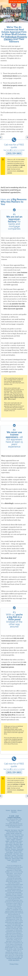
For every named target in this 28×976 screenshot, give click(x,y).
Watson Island (16, 858)
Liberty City (12, 843)
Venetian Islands (18, 857)
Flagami (13, 839)
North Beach (8, 847)
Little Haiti (18, 843)
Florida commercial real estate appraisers (14, 959)
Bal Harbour (14, 830)
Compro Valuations (14, 11)
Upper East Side (9, 857)
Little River (16, 844)
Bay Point (20, 830)
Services (13, 810)
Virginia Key (8, 858)
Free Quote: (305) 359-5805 (18, 1)
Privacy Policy (14, 964)
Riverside (13, 849)
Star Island (16, 854)
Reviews (14, 812)
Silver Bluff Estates (17, 850)
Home (8, 810)
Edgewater (15, 838)
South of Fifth (17, 852)
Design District (18, 836)
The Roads (20, 855)
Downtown (9, 838)
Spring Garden (8, 854)
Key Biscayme (14, 841)
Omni (14, 847)
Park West (7, 849)
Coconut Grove (16, 835)
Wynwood (14, 861)
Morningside (18, 846)
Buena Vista (8, 835)
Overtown (19, 847)
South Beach (9, 852)
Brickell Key (18, 833)
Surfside (14, 855)
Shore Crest (9, 850)
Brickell (12, 833)
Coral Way (11, 836)
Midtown (12, 846)
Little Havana (8, 844)
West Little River (16, 860)
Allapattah (7, 830)
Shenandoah (20, 849)
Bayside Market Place (12, 831)
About (19, 810)
